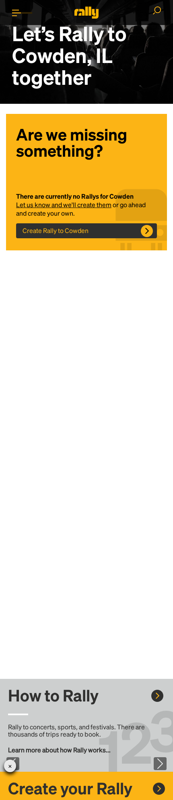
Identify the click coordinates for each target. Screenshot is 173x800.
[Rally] (86, 12)
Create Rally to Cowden (56, 230)
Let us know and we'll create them (63, 204)
